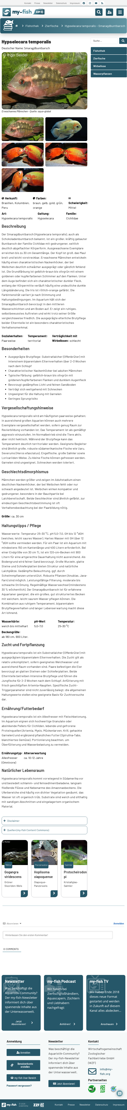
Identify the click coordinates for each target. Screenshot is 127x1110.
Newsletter (48, 3)
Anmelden (118, 923)
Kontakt (27, 3)
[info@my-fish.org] (92, 1071)
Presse (37, 3)
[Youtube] (96, 3)
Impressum (75, 3)
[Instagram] (90, 3)
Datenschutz (61, 3)
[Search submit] (123, 41)
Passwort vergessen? (19, 1085)
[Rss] (102, 3)
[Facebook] (84, 3)
